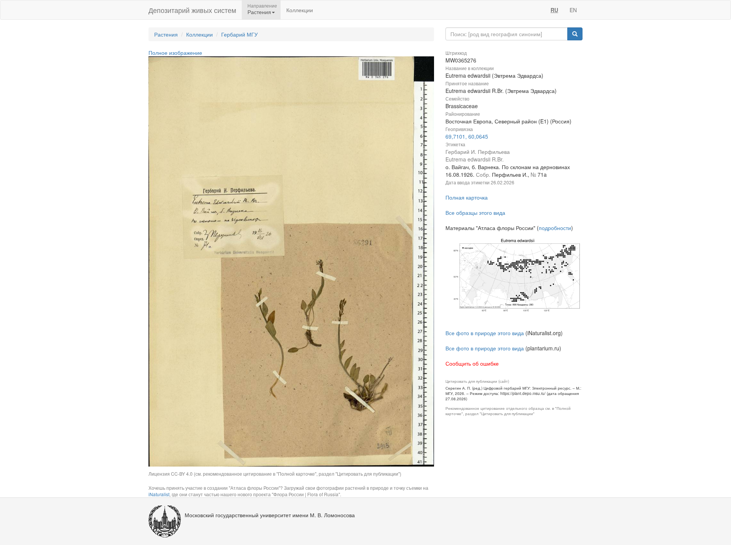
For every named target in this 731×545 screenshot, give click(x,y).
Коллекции (299, 10)
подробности (555, 228)
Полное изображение (175, 52)
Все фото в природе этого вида (484, 333)
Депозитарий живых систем (192, 10)
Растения (166, 34)
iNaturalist (158, 494)
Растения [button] (259, 12)
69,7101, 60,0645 (466, 136)
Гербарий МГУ (239, 34)
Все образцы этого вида (475, 212)
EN (573, 10)
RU (554, 10)
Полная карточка (466, 197)
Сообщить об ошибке (472, 363)
